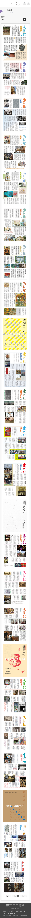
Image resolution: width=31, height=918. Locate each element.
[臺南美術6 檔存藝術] (15, 349)
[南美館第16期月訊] (15, 567)
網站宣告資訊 (24, 916)
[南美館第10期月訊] (15, 858)
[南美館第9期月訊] (15, 892)
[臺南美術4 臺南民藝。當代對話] (15, 675)
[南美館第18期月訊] (15, 460)
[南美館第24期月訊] (15, 205)
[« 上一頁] (7, 896)
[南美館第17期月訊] (15, 497)
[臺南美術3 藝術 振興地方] (15, 821)
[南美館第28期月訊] (15, 59)
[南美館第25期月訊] (15, 168)
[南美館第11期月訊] (15, 787)
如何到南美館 (7, 916)
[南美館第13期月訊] (15, 713)
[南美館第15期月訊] (15, 604)
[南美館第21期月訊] (15, 315)
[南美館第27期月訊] (15, 95)
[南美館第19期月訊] (15, 423)
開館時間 (15, 916)
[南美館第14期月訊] (15, 642)
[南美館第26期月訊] (15, 131)
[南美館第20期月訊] (15, 386)
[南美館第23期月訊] (15, 241)
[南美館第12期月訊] (15, 750)
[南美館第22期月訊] (15, 278)
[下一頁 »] (26, 896)
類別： (3, 17)
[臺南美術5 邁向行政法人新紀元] (15, 530)
